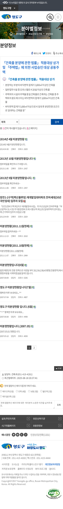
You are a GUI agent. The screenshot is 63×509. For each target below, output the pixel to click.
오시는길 (15, 464)
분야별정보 (20, 33)
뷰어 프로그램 (41, 468)
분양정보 (49, 33)
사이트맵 (5, 464)
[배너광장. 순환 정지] (17, 435)
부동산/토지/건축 (35, 33)
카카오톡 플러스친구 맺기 (32, 464)
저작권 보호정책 (8, 468)
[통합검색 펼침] (50, 17)
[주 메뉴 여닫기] (57, 17)
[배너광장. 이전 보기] (22, 435)
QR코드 (52, 468)
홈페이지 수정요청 (25, 468)
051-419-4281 (25, 374)
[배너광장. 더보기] (13, 435)
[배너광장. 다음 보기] (26, 435)
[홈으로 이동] (12, 16)
